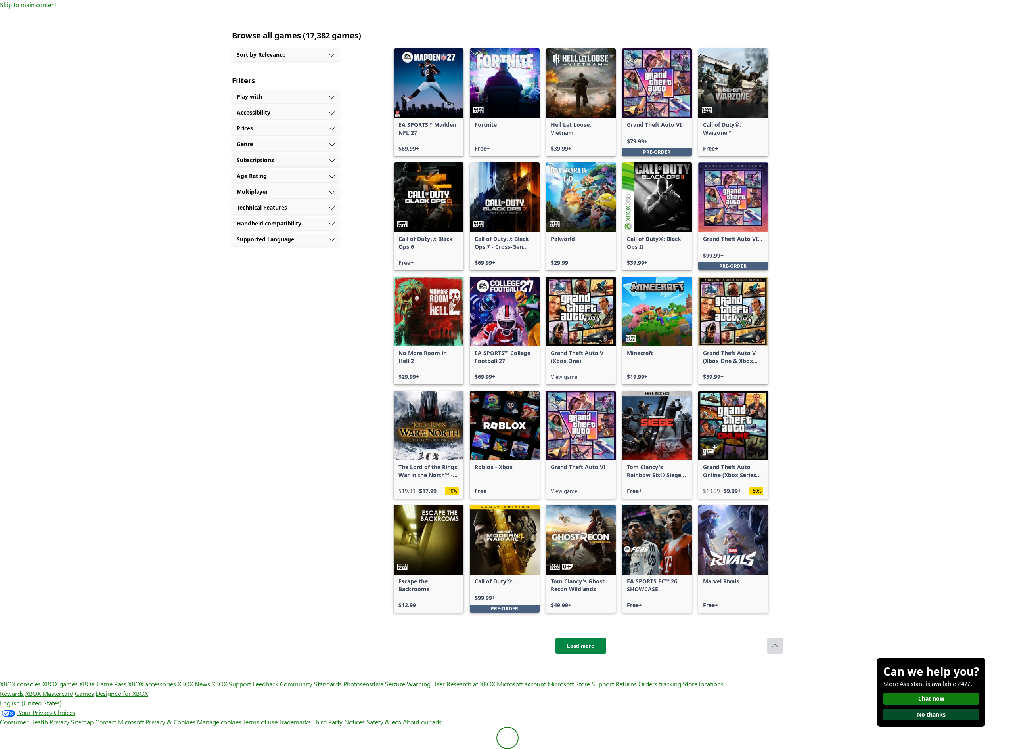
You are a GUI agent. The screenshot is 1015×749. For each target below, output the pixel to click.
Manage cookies (219, 722)
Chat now (931, 698)
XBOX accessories (152, 684)
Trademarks (295, 722)
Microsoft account (521, 684)
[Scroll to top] (775, 646)
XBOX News (194, 684)
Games (84, 693)
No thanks (931, 714)
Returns (626, 684)
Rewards (12, 693)
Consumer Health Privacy (34, 722)
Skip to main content (28, 4)
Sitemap (82, 722)
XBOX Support (231, 684)
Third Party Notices (338, 722)
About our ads (422, 722)
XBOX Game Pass (102, 684)
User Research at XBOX (464, 684)
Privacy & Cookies (170, 722)
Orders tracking (659, 684)
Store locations (703, 684)
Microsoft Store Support (581, 684)
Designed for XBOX (122, 693)
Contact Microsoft (119, 722)
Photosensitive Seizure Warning (387, 684)
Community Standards (311, 684)
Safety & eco (383, 722)
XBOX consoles (20, 684)
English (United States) (31, 703)
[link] (428, 102)
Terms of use (260, 722)
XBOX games (60, 684)
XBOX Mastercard (49, 693)
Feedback (265, 684)
